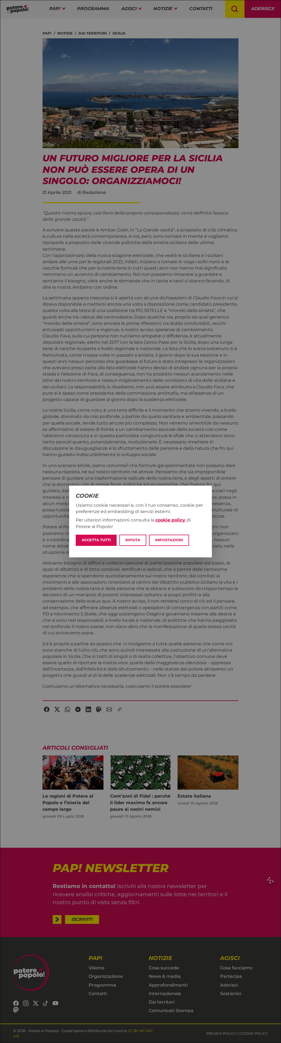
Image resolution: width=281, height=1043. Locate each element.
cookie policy (171, 520)
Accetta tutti (96, 540)
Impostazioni (169, 540)
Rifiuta (132, 540)
